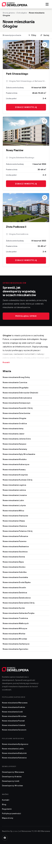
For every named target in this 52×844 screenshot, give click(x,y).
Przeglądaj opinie (26, 316)
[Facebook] (5, 838)
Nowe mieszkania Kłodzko (15, 459)
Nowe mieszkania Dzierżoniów (16, 413)
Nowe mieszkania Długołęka (15, 387)
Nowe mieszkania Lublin (13, 748)
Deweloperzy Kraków (11, 776)
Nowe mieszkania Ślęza (13, 562)
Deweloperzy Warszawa (13, 772)
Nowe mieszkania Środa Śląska (16, 582)
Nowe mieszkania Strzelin (14, 587)
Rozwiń (6, 362)
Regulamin (7, 809)
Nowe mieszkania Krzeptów (15, 475)
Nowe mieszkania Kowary (14, 469)
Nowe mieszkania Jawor (13, 433)
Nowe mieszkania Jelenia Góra (17, 439)
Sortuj (46, 35)
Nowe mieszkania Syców (14, 608)
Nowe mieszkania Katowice (14, 757)
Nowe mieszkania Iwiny (13, 428)
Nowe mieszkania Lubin (13, 500)
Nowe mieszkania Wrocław (15, 639)
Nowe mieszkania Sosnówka (15, 577)
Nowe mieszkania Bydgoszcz (15, 744)
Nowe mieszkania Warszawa (14, 702)
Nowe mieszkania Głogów (14, 418)
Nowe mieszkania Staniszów (15, 515)
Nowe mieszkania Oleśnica (15, 526)
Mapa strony (7, 818)
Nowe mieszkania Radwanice (16, 546)
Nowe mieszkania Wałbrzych (16, 623)
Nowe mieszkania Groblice (15, 423)
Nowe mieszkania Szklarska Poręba (18, 613)
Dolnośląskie (22, 13)
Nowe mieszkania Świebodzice (17, 598)
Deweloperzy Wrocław (12, 785)
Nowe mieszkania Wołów (14, 633)
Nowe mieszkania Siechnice (15, 551)
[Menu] (47, 4)
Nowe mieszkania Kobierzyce (16, 464)
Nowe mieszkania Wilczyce (15, 628)
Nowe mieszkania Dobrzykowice (17, 398)
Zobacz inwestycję (26, 107)
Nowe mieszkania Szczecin (14, 730)
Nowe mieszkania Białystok (14, 753)
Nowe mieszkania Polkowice (15, 536)
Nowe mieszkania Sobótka (14, 572)
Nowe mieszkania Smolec (14, 567)
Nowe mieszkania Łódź (12, 712)
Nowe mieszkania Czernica (15, 382)
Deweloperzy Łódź (10, 781)
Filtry (33, 35)
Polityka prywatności (11, 813)
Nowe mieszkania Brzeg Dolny (16, 377)
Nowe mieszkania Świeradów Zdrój (18, 603)
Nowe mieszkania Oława (14, 521)
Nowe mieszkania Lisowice (15, 495)
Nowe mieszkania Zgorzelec (15, 649)
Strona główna (9, 13)
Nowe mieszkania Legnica (14, 485)
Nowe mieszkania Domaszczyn (16, 403)
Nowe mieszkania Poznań (13, 721)
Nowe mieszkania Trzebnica (15, 618)
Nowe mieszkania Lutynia (14, 505)
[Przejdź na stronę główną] (14, 4)
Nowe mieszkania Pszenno (14, 541)
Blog (4, 804)
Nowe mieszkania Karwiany (15, 449)
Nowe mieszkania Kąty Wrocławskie (19, 454)
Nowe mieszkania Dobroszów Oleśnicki (20, 392)
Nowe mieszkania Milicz (13, 510)
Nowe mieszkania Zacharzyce (16, 644)
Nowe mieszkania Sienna (14, 556)
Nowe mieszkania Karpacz (14, 444)
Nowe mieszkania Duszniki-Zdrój (18, 408)
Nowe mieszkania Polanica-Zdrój (17, 531)
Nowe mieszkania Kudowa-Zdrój (17, 480)
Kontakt (5, 800)
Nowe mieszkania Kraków (13, 707)
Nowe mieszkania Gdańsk (13, 725)
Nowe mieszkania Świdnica (15, 592)
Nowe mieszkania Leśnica (14, 490)
